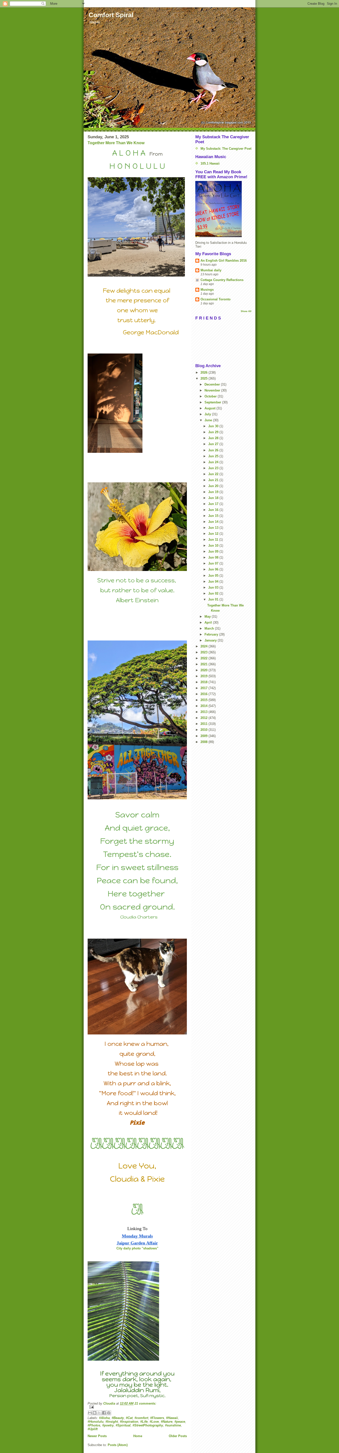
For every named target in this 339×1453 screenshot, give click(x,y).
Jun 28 (213, 438)
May (208, 616)
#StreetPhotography (148, 1425)
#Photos (94, 1425)
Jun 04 (213, 581)
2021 (204, 664)
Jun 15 (213, 516)
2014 (204, 706)
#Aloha (104, 1418)
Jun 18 (213, 498)
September (213, 402)
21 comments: (145, 1403)
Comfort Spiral (111, 15)
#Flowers (157, 1418)
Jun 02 (213, 593)
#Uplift (93, 1429)
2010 (204, 730)
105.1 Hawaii (210, 163)
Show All (246, 311)
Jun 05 (213, 575)
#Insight (111, 1421)
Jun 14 (213, 522)
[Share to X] (99, 1412)
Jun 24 (213, 462)
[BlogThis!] (94, 1412)
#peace (179, 1421)
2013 (204, 712)
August (210, 408)
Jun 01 (213, 599)
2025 (204, 378)
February (211, 634)
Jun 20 (213, 486)
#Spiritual (123, 1425)
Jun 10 (213, 545)
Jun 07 (213, 563)
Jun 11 (213, 539)
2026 (204, 372)
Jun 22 (213, 474)
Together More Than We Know (116, 143)
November (212, 390)
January (211, 640)
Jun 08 (213, 557)
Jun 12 (213, 533)
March (209, 628)
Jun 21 (213, 480)
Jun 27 (213, 444)
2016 (204, 694)
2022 (204, 658)
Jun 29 (213, 432)
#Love (154, 1421)
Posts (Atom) (118, 1445)
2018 (204, 682)
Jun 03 (213, 587)
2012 (204, 718)
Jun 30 (213, 426)
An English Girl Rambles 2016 (224, 260)
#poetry (108, 1425)
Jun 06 (213, 569)
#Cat (129, 1418)
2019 (204, 676)
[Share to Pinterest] (108, 1412)
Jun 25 (213, 456)
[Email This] (89, 1412)
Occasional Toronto (216, 299)
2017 (204, 688)
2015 (204, 700)
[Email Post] (137, 1407)
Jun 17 (213, 504)
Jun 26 (213, 450)
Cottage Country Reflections (222, 280)
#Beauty (118, 1418)
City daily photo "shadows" (137, 1248)
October (211, 396)
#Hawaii (172, 1418)
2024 (204, 646)
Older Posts (178, 1436)
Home (137, 1436)
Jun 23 (213, 468)
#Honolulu (95, 1421)
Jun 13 (213, 528)
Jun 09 (213, 551)
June (208, 420)
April (208, 622)
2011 (204, 724)
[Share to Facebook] (104, 1412)
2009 (204, 736)
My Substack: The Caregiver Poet (226, 148)
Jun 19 (213, 492)
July (208, 414)
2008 (204, 742)
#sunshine (173, 1425)
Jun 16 (213, 510)
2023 (204, 652)
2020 (204, 670)
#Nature (166, 1421)
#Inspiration (129, 1421)
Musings (207, 289)
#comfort (141, 1418)
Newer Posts (97, 1436)
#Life (144, 1421)
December (212, 384)
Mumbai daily (211, 270)
